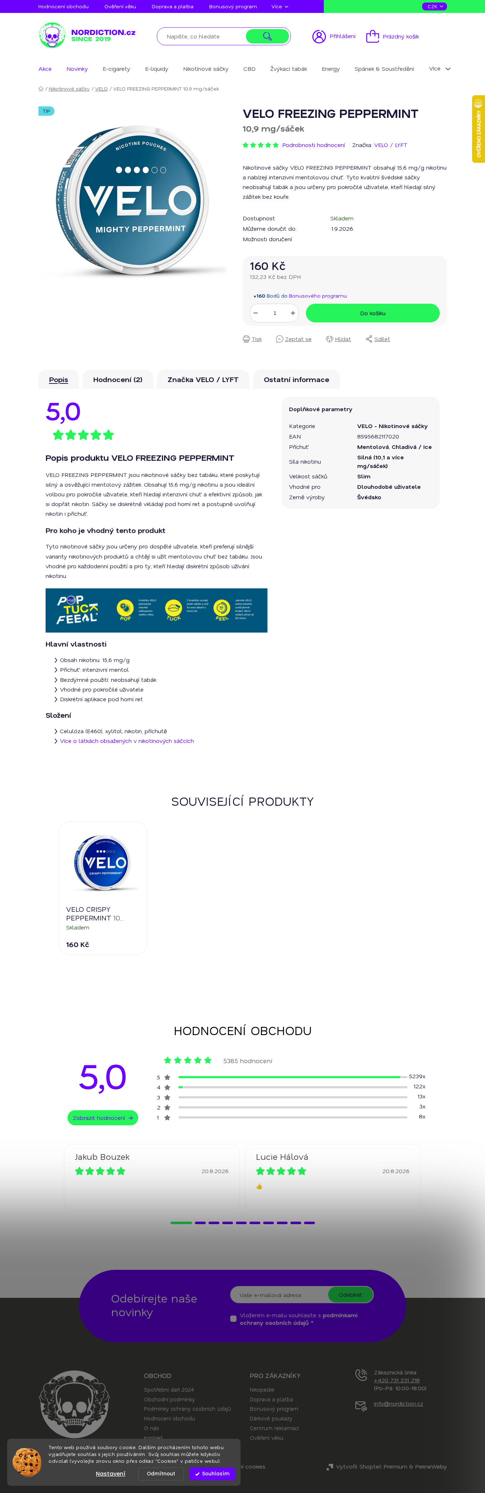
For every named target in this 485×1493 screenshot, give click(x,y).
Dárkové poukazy (271, 1418)
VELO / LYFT (390, 144)
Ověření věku (120, 6)
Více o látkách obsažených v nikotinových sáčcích (127, 740)
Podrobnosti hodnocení (313, 144)
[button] (181, 1223)
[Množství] (274, 312)
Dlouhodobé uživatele (389, 486)
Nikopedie (262, 1389)
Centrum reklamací (274, 1428)
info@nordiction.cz (398, 1403)
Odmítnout (161, 1473)
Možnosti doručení (267, 239)
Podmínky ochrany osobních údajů (187, 1408)
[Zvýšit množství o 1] (293, 313)
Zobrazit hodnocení (99, 1117)
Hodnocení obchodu (63, 6)
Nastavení (110, 1474)
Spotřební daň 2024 (168, 1389)
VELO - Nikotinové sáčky (392, 425)
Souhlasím (215, 1473)
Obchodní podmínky (169, 1399)
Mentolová (373, 446)
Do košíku (373, 313)
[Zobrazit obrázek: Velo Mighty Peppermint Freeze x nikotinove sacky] (133, 201)
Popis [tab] (58, 379)
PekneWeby (431, 1466)
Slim (363, 476)
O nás (151, 1428)
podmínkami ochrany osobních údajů (299, 1318)
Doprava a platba (172, 6)
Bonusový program (233, 6)
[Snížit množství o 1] (255, 313)
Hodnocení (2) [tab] (118, 379)
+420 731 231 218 (397, 1380)
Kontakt (153, 1437)
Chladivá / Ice (412, 446)
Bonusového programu (318, 295)
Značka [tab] (203, 379)
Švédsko (369, 497)
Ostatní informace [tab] (296, 379)
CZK (433, 6)
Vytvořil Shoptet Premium (371, 1466)
